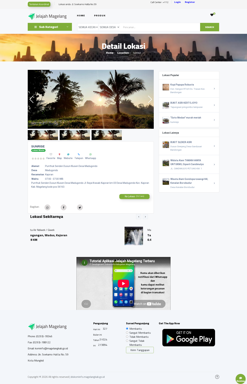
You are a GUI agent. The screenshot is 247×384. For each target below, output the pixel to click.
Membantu (135, 329)
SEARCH (209, 27)
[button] (150, 99)
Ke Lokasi (134, 196)
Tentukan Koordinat (39, 4)
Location (123, 53)
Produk (100, 15)
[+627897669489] (79, 154)
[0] (211, 15)
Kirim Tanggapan (140, 350)
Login (177, 2)
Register (190, 2)
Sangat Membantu (140, 333)
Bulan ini (97, 335)
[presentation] (138, 216)
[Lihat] (91, 99)
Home (81, 15)
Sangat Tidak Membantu (136, 343)
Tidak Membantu (139, 337)
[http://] (68, 154)
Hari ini (96, 329)
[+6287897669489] (91, 154)
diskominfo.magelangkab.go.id (88, 376)
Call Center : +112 (159, 2)
